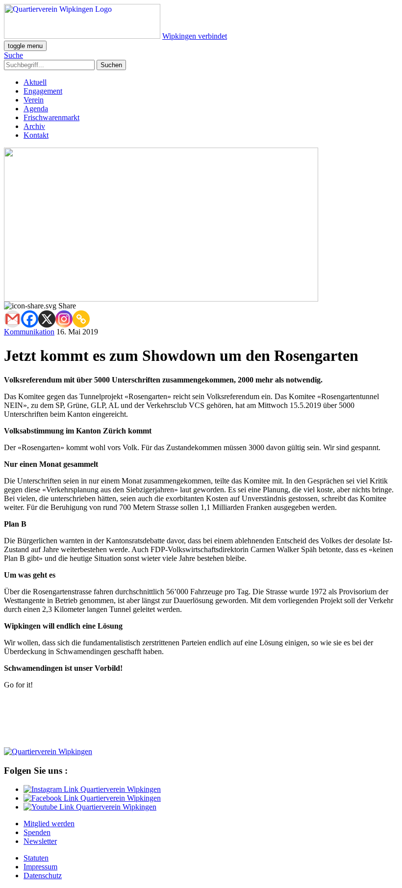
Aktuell (35, 82)
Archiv (34, 126)
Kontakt (36, 135)
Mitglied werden (49, 823)
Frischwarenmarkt (51, 117)
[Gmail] (12, 319)
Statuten (36, 858)
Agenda (36, 108)
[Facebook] (29, 319)
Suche (13, 55)
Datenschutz (43, 875)
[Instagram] (64, 319)
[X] (46, 319)
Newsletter (40, 841)
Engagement (43, 91)
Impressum (40, 867)
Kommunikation (29, 332)
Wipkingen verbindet (194, 36)
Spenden (37, 832)
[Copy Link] (81, 319)
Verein (34, 100)
